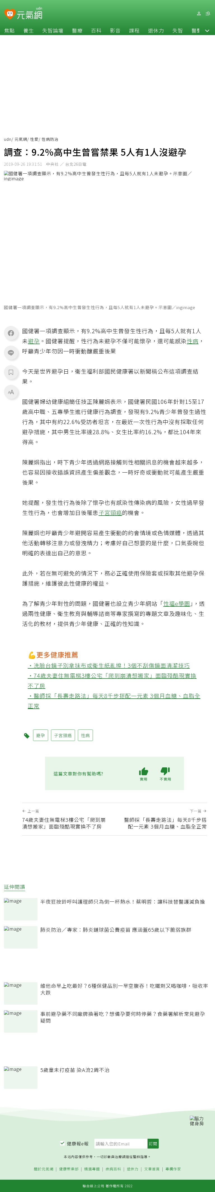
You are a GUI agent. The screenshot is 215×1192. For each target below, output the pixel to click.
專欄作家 (173, 1169)
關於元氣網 (43, 1169)
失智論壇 (53, 30)
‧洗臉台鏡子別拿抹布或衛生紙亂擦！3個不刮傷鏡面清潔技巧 (109, 665)
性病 (192, 341)
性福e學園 (176, 603)
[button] (207, 30)
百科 (96, 30)
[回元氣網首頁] (29, 13)
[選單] (207, 13)
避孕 (34, 341)
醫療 (77, 30)
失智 (177, 30)
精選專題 (92, 1169)
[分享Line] (11, 353)
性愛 (34, 139)
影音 (115, 30)
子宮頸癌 (110, 512)
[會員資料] (198, 13)
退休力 (156, 30)
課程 (134, 30)
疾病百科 (113, 1169)
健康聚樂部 (69, 1169)
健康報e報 (78, 1143)
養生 (28, 30)
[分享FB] (11, 333)
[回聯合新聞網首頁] (10, 14)
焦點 (9, 30)
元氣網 (21, 139)
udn (7, 139)
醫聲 (196, 30)
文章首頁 (152, 1169)
